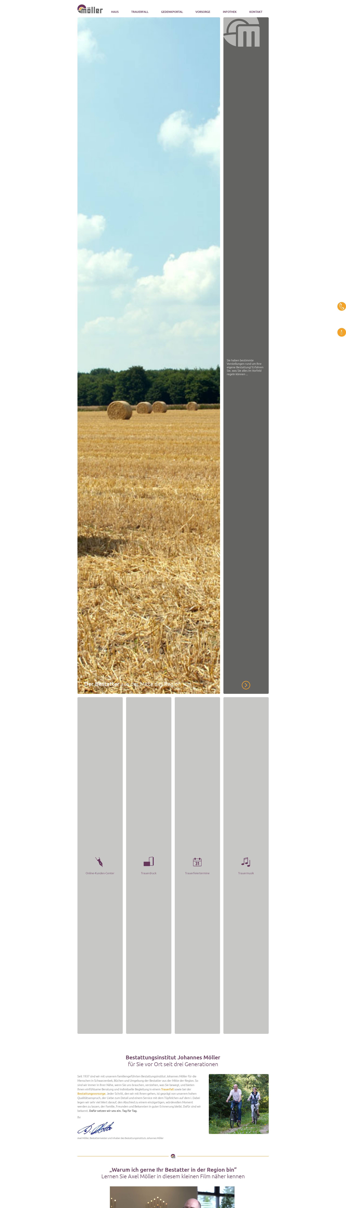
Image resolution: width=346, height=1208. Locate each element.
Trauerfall (167, 1089)
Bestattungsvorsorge (91, 1093)
